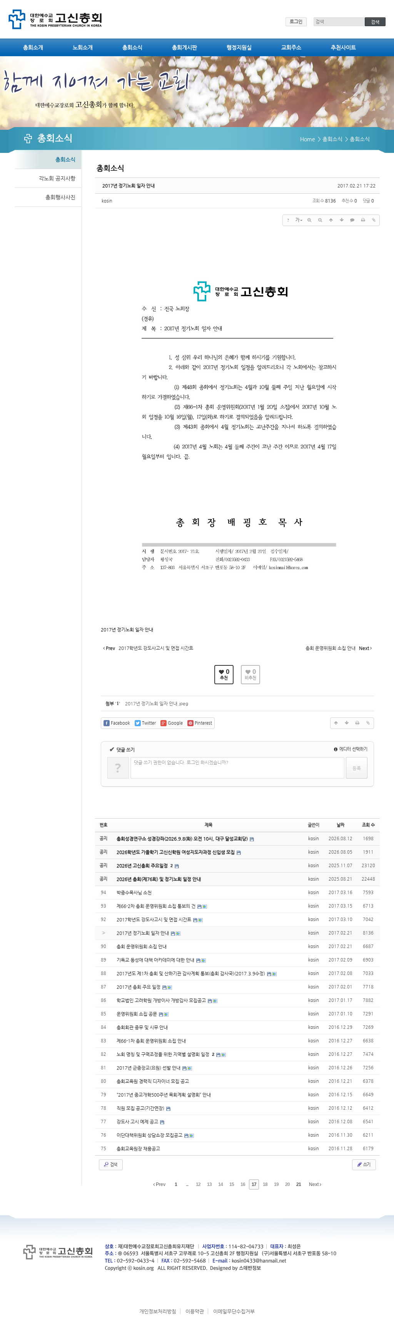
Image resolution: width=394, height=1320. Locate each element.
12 (198, 1184)
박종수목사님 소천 (134, 892)
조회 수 (368, 825)
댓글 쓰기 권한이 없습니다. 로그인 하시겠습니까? (181, 762)
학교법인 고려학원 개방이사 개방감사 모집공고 (162, 1000)
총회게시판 (184, 47)
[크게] (309, 220)
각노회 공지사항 (57, 178)
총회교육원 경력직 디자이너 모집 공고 (153, 1081)
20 (287, 1184)
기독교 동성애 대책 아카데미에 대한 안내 (156, 960)
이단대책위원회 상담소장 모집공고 (150, 1135)
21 (298, 1184)
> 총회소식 (330, 139)
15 (231, 1184)
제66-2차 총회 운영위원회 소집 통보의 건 (157, 906)
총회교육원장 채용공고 (138, 1148)
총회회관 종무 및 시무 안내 (142, 1027)
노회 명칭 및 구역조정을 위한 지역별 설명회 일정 (163, 1054)
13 (209, 1184)
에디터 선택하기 (352, 749)
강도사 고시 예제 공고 (138, 1121)
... (187, 1184)
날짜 (340, 825)
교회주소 (291, 47)
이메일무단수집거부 (234, 1311)
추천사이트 (343, 47)
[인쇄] (363, 220)
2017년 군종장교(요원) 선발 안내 (149, 1067)
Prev (160, 1184)
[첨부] (374, 220)
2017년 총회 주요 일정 (139, 987)
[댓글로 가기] (352, 220)
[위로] (331, 220)
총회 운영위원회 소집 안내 (142, 946)
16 (242, 1184)
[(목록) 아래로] (341, 220)
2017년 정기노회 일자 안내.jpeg (156, 703)
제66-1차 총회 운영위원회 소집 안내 (151, 1041)
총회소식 (132, 47)
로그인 (296, 21)
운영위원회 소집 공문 (137, 1014)
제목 (208, 825)
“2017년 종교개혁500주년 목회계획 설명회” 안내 (164, 1094)
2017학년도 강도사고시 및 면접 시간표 (154, 919)
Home (307, 139)
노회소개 (83, 47)
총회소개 (33, 47)
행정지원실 (239, 47)
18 (265, 1184)
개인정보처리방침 (157, 1311)
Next (314, 1184)
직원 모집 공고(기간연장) (141, 1108)
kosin (107, 200)
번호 (103, 825)
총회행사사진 (60, 197)
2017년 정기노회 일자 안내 (128, 185)
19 (276, 1184)
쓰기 (366, 1164)
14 (220, 1184)
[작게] (320, 220)
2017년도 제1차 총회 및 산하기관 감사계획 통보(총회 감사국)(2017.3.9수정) (191, 973)
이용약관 (194, 1311)
